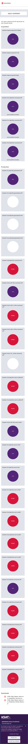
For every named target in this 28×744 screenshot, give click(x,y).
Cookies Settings (14, 734)
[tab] (14, 13)
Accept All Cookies (14, 741)
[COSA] (6, 3)
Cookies (20, 730)
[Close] (25, 726)
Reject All (14, 737)
